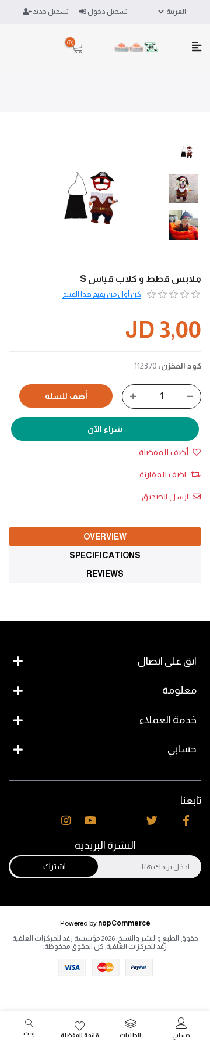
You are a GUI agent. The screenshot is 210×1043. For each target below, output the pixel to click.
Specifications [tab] (105, 555)
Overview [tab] (105, 536)
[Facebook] (186, 821)
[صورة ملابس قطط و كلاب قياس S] (186, 151)
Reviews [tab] (105, 573)
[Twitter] (152, 821)
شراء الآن (105, 429)
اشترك (54, 866)
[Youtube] (90, 821)
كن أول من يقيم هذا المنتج (101, 294)
